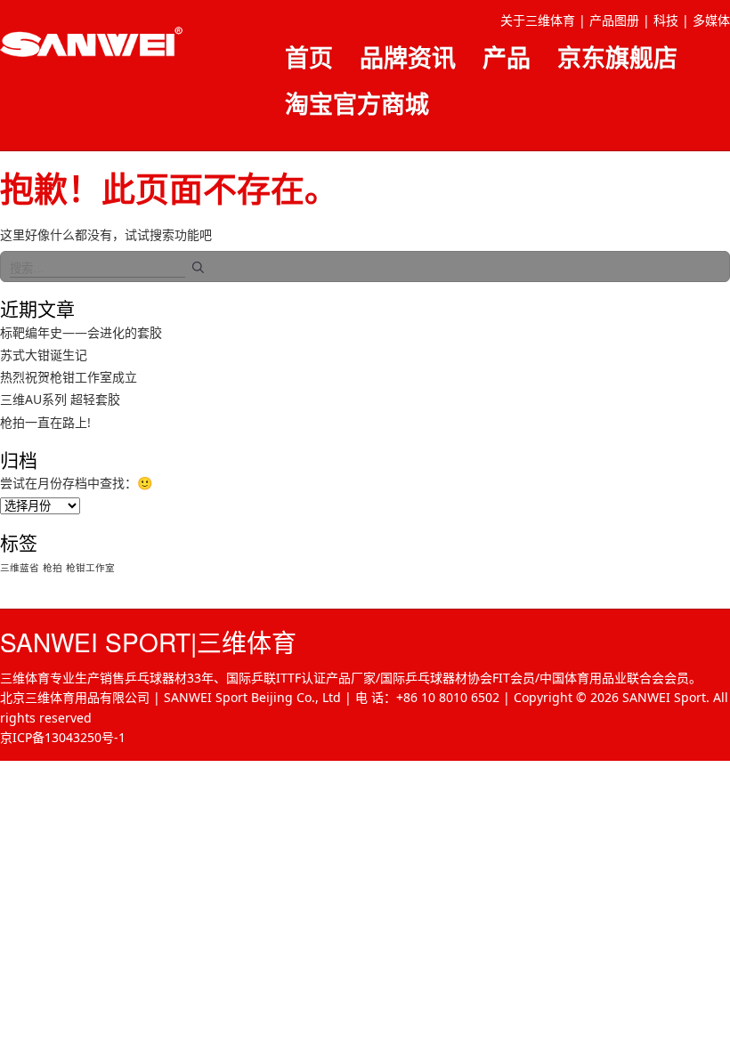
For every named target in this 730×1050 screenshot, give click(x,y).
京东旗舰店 (617, 57)
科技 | (671, 20)
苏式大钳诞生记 (43, 354)
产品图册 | (619, 20)
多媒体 (711, 20)
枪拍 (52, 567)
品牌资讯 (408, 57)
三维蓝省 (19, 567)
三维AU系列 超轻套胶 (60, 399)
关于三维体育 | (543, 20)
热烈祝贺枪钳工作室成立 (68, 376)
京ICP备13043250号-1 (63, 737)
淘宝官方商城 (357, 103)
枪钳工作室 (90, 567)
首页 (309, 57)
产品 (507, 57)
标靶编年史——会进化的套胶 (81, 332)
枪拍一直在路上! (45, 422)
